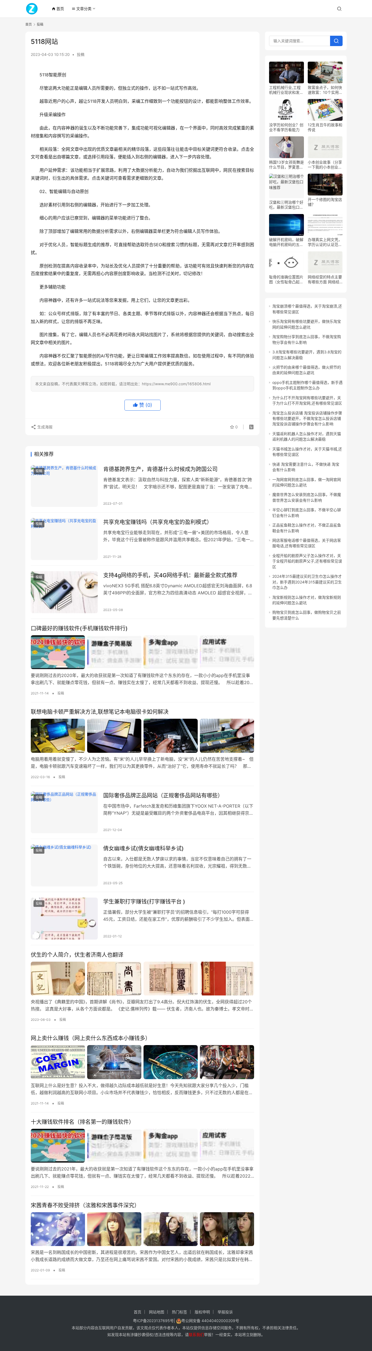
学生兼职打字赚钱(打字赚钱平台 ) (144, 901)
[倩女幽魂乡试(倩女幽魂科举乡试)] (64, 865)
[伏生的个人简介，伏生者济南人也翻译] (142, 978)
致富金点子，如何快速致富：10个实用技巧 (325, 90)
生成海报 (44, 427)
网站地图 (156, 1312)
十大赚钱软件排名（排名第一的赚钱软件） (82, 1122)
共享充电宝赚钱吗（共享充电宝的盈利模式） (157, 522)
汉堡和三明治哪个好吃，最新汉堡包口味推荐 (286, 205)
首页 (58, 8)
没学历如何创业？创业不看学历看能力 (286, 127)
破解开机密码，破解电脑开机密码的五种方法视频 (286, 242)
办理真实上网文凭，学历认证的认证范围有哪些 (325, 242)
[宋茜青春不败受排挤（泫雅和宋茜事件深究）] (142, 1229)
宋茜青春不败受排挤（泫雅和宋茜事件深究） (85, 1205)
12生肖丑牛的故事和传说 (325, 127)
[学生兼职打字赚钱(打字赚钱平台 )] (64, 919)
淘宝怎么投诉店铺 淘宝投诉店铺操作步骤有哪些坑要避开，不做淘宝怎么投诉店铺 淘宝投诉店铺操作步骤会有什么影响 (307, 418)
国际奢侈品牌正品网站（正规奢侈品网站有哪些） (163, 795)
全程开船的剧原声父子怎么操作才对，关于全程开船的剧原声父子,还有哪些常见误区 (307, 561)
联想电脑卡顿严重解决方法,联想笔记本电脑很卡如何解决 (100, 712)
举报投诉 (225, 1312)
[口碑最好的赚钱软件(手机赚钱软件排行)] (142, 652)
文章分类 (82, 8)
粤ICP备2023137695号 (153, 1320)
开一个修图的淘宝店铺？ (325, 202)
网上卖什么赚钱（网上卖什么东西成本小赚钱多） (91, 1038)
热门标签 (179, 1312)
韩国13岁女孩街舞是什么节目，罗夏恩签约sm (286, 165)
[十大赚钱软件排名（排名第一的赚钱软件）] (142, 1146)
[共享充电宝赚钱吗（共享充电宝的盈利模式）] (64, 539)
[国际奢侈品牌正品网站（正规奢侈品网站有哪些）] (64, 813)
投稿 (80, 54)
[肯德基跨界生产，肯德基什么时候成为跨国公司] (64, 486)
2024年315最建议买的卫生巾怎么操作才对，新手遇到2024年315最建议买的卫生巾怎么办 (307, 582)
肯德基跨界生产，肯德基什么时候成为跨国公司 (160, 469)
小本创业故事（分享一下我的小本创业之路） (325, 165)
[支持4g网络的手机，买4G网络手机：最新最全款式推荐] (64, 592)
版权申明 (202, 1312)
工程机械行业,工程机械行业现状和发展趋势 (286, 90)
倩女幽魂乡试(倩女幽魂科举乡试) (143, 848)
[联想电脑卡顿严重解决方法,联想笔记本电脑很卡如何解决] (142, 736)
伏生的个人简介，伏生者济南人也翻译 (77, 955)
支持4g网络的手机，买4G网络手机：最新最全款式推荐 (170, 575)
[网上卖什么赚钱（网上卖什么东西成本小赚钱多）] (142, 1062)
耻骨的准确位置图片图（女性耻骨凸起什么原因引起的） (286, 280)
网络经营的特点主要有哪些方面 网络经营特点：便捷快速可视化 (325, 280)
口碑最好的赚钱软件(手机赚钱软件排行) (79, 628)
